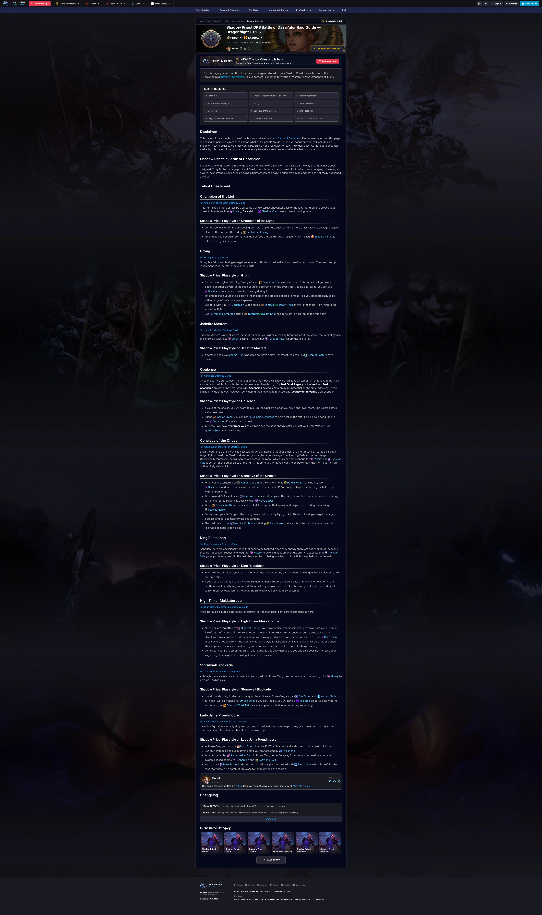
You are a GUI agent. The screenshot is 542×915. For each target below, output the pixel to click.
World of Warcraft (214, 21)
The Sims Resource (255, 899)
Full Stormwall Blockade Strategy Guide (221, 671)
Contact (244, 891)
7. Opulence (211, 111)
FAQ (261, 891)
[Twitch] (241, 48)
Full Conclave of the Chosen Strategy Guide (223, 446)
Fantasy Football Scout (304, 899)
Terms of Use (279, 891)
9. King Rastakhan (305, 111)
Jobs (289, 891)
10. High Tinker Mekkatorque (219, 118)
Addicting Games (272, 899)
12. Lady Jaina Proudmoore (309, 118)
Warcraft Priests (301, 786)
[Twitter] (249, 48)
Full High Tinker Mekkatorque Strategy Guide (224, 606)
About (236, 891)
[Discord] (486, 3)
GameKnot (320, 899)
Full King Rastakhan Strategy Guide (219, 544)
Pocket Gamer (287, 899)
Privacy (268, 891)
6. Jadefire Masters (306, 103)
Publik (238, 786)
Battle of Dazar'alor (232, 76)
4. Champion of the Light (217, 103)
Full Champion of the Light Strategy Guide (222, 202)
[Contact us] (479, 3)
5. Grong (255, 103)
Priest (226, 21)
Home (201, 21)
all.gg (236, 899)
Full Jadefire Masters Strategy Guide (219, 330)
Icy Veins (203, 892)
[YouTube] (245, 48)
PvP (344, 10)
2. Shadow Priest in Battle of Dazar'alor (269, 95)
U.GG (243, 899)
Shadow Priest (238, 21)
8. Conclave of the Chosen (263, 111)
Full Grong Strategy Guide (214, 257)
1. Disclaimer (211, 95)
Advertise (254, 891)
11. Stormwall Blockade (261, 118)
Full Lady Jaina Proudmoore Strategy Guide (223, 721)
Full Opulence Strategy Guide (215, 375)
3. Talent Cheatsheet (306, 95)
